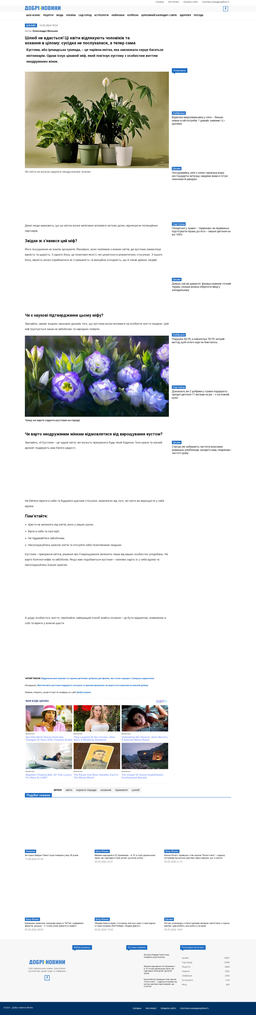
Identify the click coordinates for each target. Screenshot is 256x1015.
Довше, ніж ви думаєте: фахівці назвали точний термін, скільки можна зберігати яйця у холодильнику (201, 287)
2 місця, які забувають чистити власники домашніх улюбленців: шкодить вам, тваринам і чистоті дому (201, 450)
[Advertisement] (97, 199)
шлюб (136, 790)
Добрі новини (84, 692)
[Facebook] (225, 8)
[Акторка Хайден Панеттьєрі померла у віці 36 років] (58, 824)
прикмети (121, 790)
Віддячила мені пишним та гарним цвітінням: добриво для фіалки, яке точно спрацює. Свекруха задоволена (97, 678)
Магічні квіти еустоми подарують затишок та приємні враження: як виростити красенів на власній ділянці (92, 685)
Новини (30, 851)
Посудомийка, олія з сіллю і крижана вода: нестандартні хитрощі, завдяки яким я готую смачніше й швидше (200, 176)
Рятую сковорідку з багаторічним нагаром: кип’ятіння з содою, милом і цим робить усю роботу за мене (197, 924)
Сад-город (179, 224)
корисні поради (86, 790)
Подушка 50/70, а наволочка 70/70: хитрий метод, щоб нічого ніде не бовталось (198, 340)
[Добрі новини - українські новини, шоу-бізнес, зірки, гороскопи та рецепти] (42, 8)
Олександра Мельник (45, 30)
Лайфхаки (179, 113)
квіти (69, 790)
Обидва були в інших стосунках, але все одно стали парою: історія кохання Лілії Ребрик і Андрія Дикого (125, 924)
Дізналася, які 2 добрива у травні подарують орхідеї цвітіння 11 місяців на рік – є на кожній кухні (200, 394)
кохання (106, 790)
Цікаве (31, 25)
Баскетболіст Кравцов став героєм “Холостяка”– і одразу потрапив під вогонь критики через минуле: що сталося (194, 856)
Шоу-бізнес (102, 851)
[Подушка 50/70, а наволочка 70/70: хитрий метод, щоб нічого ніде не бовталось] (201, 315)
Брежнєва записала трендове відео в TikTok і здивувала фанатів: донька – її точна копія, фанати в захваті (54, 924)
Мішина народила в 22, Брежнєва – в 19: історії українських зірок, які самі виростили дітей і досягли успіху (125, 856)
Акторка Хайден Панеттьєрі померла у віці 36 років (51, 855)
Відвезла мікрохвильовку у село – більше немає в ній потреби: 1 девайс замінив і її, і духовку (198, 120)
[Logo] (47, 962)
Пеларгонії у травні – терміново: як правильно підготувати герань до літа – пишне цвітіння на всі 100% (201, 231)
